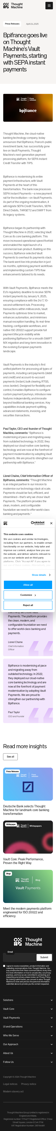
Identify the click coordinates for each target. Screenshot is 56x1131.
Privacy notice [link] (28, 1084)
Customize (26, 595)
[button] (28, 1000)
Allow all (28, 584)
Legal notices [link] (10, 1084)
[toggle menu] (49, 5)
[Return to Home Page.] (28, 942)
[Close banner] (51, 523)
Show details (39, 575)
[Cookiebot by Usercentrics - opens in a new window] (32, 523)
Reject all (28, 605)
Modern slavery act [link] (13, 1091)
